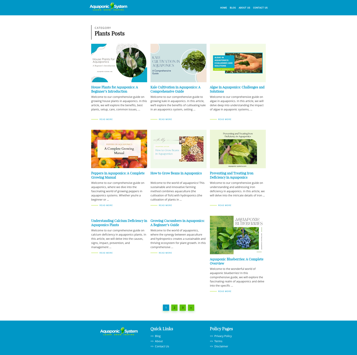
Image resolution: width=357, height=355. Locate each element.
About (159, 341)
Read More (106, 119)
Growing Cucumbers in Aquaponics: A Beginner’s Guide (177, 223)
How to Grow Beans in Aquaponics (176, 173)
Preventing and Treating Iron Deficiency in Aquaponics (231, 175)
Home (223, 7)
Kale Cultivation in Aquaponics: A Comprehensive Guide (175, 89)
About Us (244, 7)
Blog (233, 7)
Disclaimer (221, 346)
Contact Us (260, 7)
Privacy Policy (223, 336)
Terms (218, 341)
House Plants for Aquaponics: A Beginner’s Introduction (114, 89)
